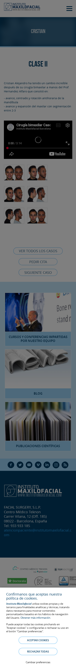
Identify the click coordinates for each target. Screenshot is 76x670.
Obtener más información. (35, 617)
